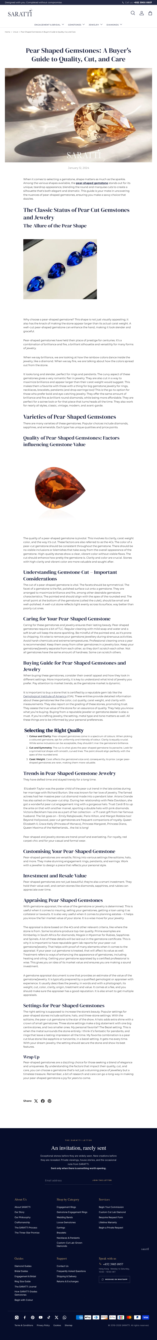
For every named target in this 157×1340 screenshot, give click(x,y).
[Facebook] (25, 1317)
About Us (21, 1199)
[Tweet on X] (36, 1101)
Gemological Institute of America (45, 696)
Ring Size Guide (23, 1281)
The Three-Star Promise (27, 1232)
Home (7, 32)
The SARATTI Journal (25, 1286)
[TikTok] (48, 1317)
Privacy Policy (43, 1325)
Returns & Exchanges (68, 1281)
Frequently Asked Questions (71, 1271)
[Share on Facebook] (42, 1101)
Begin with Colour (24, 1300)
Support (62, 1258)
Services (104, 1199)
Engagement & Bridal (25, 1276)
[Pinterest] (33, 1317)
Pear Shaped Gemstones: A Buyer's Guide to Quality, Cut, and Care (48, 32)
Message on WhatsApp (116, 1279)
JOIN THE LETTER (102, 1180)
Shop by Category (68, 1199)
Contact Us (63, 1266)
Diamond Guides (23, 1266)
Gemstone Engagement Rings (72, 1212)
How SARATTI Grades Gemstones (26, 1293)
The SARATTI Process (26, 1227)
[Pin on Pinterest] (49, 1101)
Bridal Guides (21, 1271)
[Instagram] (17, 1317)
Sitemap (68, 1325)
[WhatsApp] (64, 1317)
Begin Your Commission (111, 1207)
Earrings (61, 1227)
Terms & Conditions (24, 1325)
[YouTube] (40, 1317)
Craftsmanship (22, 1222)
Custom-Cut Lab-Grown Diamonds (69, 1244)
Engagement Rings (66, 1207)
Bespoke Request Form (111, 1217)
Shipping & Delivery (67, 1276)
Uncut (15, 32)
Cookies (57, 1325)
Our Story (19, 1212)
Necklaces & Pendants (68, 1238)
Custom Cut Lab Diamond (112, 1212)
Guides (19, 1258)
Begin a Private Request (111, 1227)
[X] (56, 1317)
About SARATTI (23, 1207)
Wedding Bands (65, 1217)
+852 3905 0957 (113, 1264)
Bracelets (61, 1232)
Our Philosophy (23, 1217)
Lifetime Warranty (108, 1222)
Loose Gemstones (66, 1222)
